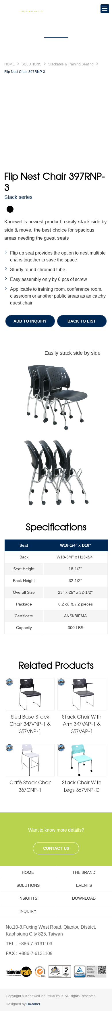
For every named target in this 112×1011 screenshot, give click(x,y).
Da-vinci (33, 1004)
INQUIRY (28, 911)
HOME (9, 64)
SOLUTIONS (31, 64)
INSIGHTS (27, 898)
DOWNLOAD (84, 898)
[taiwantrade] (56, 971)
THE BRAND (83, 872)
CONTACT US (56, 848)
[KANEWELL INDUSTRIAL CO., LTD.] (25, 9)
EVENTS (84, 885)
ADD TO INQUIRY (30, 321)
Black (10, 209)
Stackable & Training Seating (71, 64)
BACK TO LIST (81, 321)
